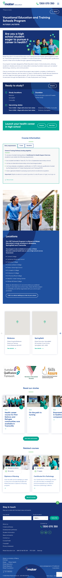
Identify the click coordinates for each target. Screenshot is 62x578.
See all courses (31, 497)
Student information (9, 532)
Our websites (8, 571)
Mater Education (8, 564)
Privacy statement (8, 546)
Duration (29, 145)
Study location (37, 514)
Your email (6, 514)
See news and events (31, 438)
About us (5, 524)
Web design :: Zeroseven (53, 575)
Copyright (6, 543)
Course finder (7, 540)
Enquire (52, 85)
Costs (21, 145)
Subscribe (54, 518)
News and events (8, 535)
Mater (4, 562)
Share (55, 11)
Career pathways (8, 527)
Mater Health (12, 562)
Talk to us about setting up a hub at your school (22, 295)
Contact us (6, 538)
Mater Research (7, 566)
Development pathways (10, 529)
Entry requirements (10, 145)
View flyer (52, 125)
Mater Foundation (8, 568)
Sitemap (39, 550)
